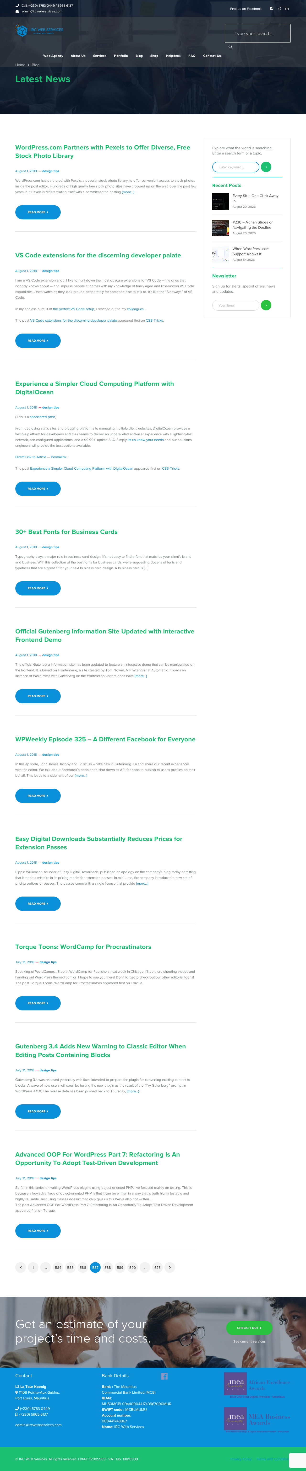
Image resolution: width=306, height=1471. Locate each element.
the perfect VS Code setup (73, 309)
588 (107, 1267)
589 (120, 1267)
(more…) (128, 192)
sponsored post (42, 417)
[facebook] (164, 1374)
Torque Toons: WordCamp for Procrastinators (83, 946)
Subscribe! (266, 305)
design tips (50, 171)
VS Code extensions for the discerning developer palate (98, 255)
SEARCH (230, 46)
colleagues (136, 309)
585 (70, 1267)
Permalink (58, 457)
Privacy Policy (240, 1459)
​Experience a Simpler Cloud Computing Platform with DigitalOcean (81, 468)
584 (58, 1267)
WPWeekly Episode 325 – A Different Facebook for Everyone (105, 739)
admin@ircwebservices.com (38, 1425)
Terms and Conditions (273, 1459)
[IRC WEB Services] (39, 30)
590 (132, 1267)
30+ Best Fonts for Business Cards (66, 531)
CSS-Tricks (154, 320)
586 (83, 1267)
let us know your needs (146, 440)
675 (157, 1267)
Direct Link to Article (30, 457)
